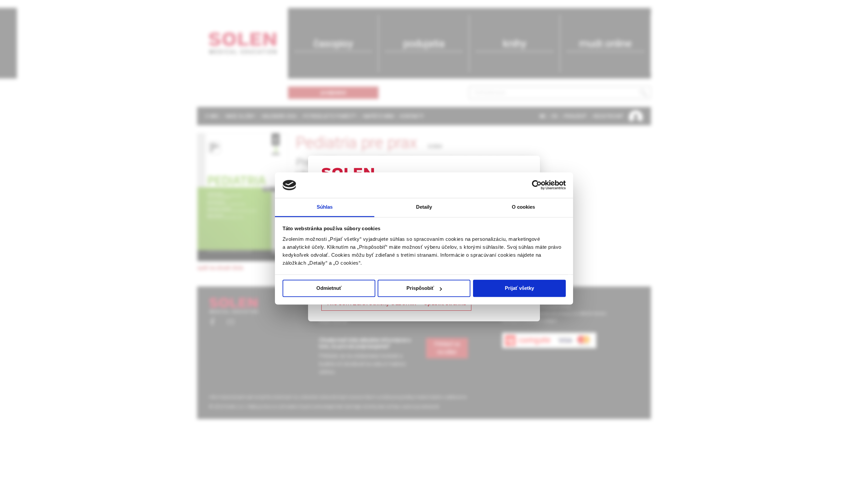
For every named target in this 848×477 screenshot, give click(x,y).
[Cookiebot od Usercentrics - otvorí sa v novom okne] (537, 185)
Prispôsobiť (420, 288)
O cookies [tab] (523, 207)
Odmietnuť (329, 288)
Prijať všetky (519, 288)
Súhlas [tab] (325, 207)
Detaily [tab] (424, 207)
